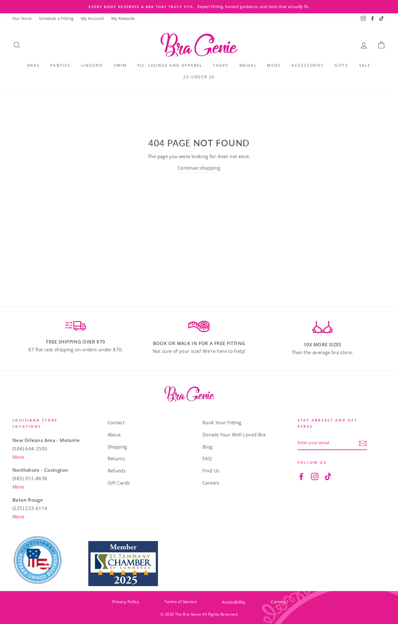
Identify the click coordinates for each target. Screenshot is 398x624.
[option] (199, 6)
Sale (365, 65)
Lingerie (92, 65)
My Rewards (123, 18)
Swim (120, 65)
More (18, 457)
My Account (92, 18)
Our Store (21, 18)
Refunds (117, 470)
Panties (60, 65)
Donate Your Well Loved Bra (234, 434)
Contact (116, 422)
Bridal (248, 65)
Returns (116, 458)
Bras (33, 65)
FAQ (207, 458)
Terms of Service (180, 601)
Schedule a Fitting (56, 18)
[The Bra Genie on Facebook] (301, 476)
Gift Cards (119, 483)
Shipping (117, 447)
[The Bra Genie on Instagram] (314, 476)
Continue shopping (199, 168)
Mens (274, 65)
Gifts (341, 65)
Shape (221, 65)
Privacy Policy (125, 601)
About (114, 434)
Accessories (307, 65)
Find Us (211, 470)
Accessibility (233, 602)
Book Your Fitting (221, 422)
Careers (211, 483)
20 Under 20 (199, 77)
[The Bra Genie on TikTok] (328, 476)
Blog (207, 447)
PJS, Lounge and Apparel (169, 65)
